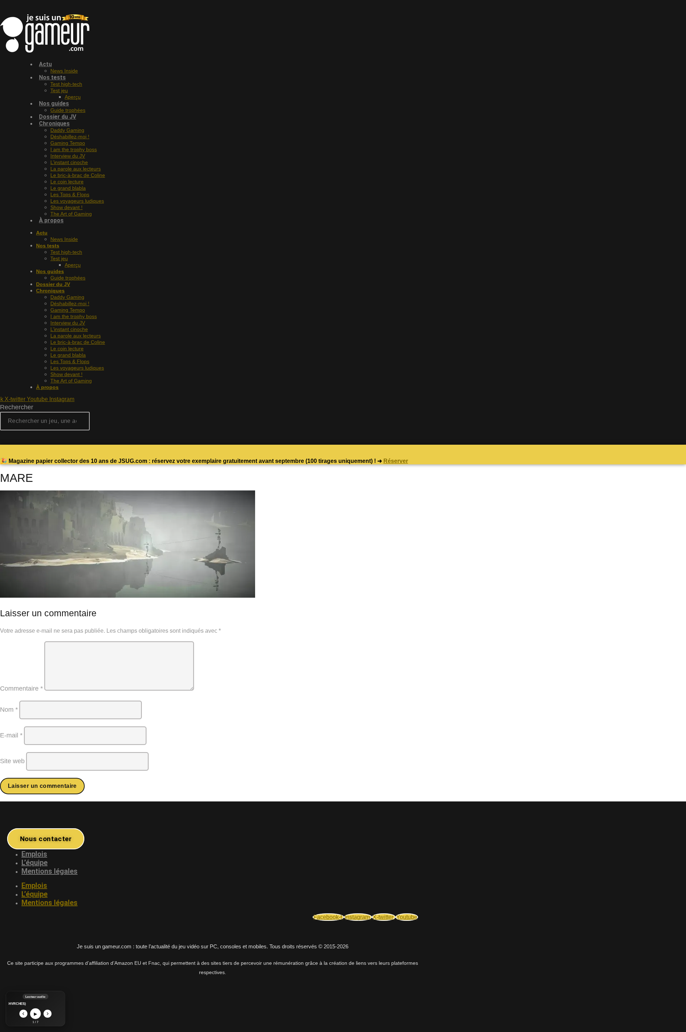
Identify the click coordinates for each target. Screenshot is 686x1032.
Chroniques (54, 123)
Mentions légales (49, 871)
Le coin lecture (67, 181)
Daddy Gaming (67, 130)
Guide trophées (67, 278)
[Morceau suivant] (48, 1014)
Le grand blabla (68, 188)
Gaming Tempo (67, 143)
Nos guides (54, 103)
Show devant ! (66, 207)
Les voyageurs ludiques (77, 201)
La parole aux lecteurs (75, 169)
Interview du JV (67, 156)
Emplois (34, 854)
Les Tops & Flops (69, 194)
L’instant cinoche (69, 162)
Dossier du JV (53, 284)
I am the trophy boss (73, 149)
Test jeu (59, 90)
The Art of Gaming (71, 214)
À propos (51, 220)
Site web (12, 761)
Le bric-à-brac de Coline (77, 175)
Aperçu (73, 97)
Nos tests (52, 77)
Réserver (395, 461)
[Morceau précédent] (23, 1014)
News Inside (64, 239)
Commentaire (21, 688)
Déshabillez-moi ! (69, 136)
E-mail (11, 735)
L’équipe (34, 862)
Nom (9, 709)
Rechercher (16, 407)
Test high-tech (66, 84)
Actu (45, 64)
